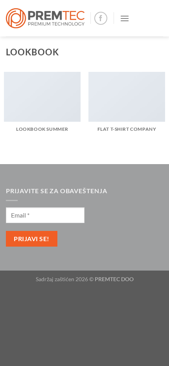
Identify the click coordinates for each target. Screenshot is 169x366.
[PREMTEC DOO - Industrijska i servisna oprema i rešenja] (45, 18)
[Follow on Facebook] (100, 18)
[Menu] (124, 18)
